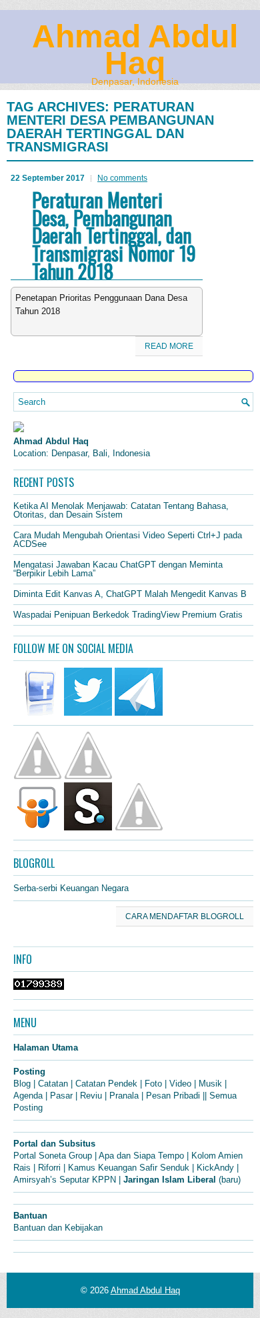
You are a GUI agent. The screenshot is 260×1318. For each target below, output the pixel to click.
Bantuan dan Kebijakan (58, 1228)
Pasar (61, 1096)
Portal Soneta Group (52, 1156)
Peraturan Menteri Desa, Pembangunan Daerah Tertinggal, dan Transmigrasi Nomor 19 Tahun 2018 (114, 235)
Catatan (53, 1084)
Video (180, 1084)
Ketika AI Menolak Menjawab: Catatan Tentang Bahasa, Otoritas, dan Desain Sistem (121, 510)
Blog (22, 1084)
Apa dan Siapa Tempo (141, 1156)
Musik (210, 1084)
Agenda (28, 1096)
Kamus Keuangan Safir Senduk (128, 1168)
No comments (122, 178)
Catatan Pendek (106, 1084)
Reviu (91, 1096)
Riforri (49, 1168)
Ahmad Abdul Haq (135, 50)
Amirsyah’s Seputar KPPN (64, 1180)
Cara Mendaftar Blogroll (184, 916)
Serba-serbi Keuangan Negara (71, 888)
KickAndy (215, 1168)
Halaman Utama (45, 1048)
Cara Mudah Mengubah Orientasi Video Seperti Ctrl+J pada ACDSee (127, 539)
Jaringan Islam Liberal (169, 1180)
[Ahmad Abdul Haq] (18, 429)
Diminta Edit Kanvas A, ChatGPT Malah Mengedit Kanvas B (130, 594)
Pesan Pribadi (173, 1096)
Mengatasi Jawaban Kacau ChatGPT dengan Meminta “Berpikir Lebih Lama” (118, 569)
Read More (169, 346)
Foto (153, 1084)
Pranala (124, 1096)
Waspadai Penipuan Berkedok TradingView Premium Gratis (128, 615)
